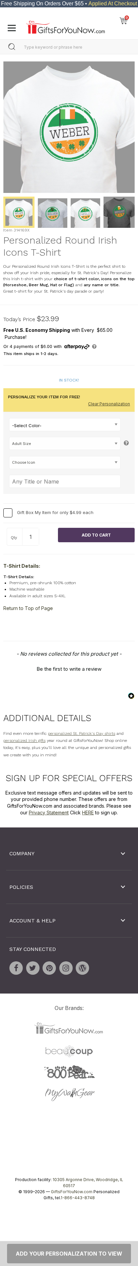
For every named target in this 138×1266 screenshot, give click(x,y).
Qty (14, 537)
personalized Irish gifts (24, 740)
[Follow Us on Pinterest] (49, 968)
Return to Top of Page (28, 608)
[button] (69, 668)
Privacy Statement (49, 812)
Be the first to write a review (69, 669)
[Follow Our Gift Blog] (82, 968)
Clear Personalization (109, 403)
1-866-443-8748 (78, 1197)
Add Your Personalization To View (69, 1253)
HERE (88, 812)
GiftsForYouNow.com (71, 1191)
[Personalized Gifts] (65, 25)
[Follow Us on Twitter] (33, 968)
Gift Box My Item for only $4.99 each (55, 512)
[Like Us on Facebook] (16, 968)
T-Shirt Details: (21, 566)
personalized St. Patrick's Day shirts (81, 733)
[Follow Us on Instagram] (66, 968)
